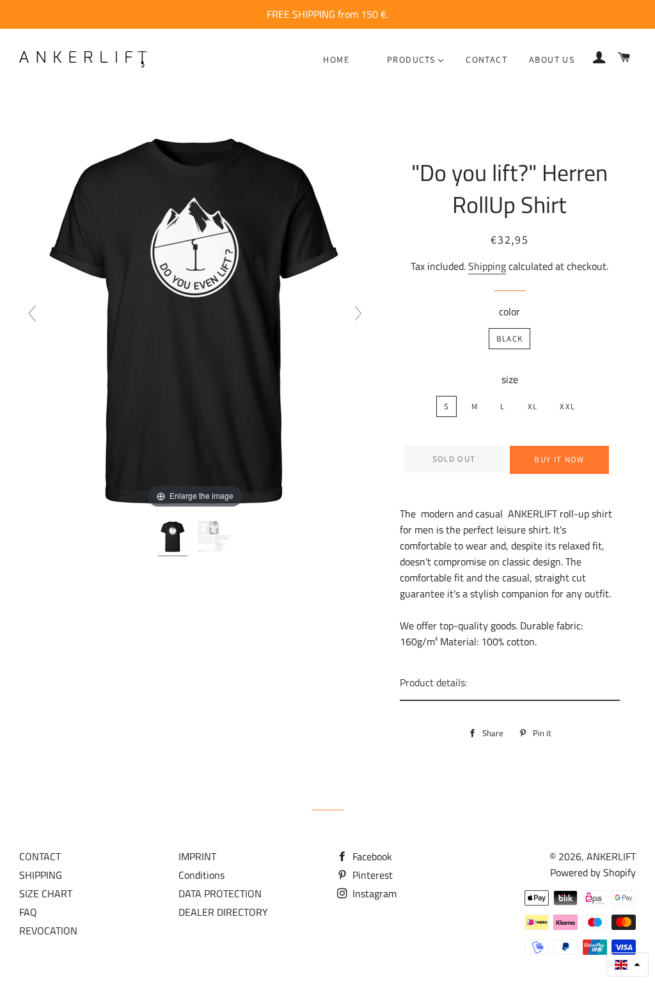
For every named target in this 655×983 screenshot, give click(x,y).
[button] (627, 964)
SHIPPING (40, 875)
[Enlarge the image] (195, 318)
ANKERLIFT (611, 856)
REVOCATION (48, 930)
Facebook (371, 856)
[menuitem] (336, 59)
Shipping (487, 266)
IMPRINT (197, 856)
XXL (567, 406)
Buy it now (559, 459)
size (509, 379)
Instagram (373, 893)
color (509, 311)
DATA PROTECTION (220, 893)
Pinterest (371, 875)
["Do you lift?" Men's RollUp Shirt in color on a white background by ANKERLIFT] (215, 538)
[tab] (510, 683)
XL (533, 406)
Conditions (201, 875)
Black (509, 338)
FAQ (28, 912)
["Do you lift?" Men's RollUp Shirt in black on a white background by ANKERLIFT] (174, 538)
